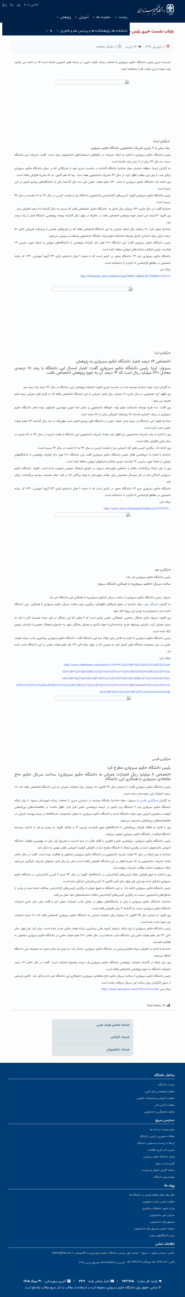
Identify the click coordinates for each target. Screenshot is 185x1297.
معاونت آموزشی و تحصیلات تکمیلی (156, 1098)
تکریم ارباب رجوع (165, 1163)
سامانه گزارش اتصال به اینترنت (158, 1170)
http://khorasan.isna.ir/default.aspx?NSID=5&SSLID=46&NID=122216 (126, 276)
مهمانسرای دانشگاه (164, 1177)
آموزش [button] (83, 17)
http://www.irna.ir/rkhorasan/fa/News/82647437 (136, 509)
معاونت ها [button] (103, 17)
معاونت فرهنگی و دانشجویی (159, 1112)
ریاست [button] (122, 17)
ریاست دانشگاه (166, 1085)
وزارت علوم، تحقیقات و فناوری (158, 1208)
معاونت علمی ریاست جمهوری (159, 1202)
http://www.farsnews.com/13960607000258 (130, 989)
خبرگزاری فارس (149, 800)
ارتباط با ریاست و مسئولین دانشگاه (156, 1143)
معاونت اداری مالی (164, 1105)
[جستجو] (49, 30)
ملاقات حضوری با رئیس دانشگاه (157, 1136)
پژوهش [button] (65, 17)
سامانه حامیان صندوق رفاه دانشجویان (154, 1229)
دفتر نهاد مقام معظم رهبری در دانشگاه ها (152, 1195)
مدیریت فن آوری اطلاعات (161, 1150)
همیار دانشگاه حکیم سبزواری (159, 1157)
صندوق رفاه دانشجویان (162, 1222)
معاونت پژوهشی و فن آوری (160, 1091)
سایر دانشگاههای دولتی (162, 1236)
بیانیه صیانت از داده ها (162, 1130)
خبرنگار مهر (151, 604)
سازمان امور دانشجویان (162, 1215)
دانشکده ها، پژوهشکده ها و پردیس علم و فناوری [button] (93, 30)
